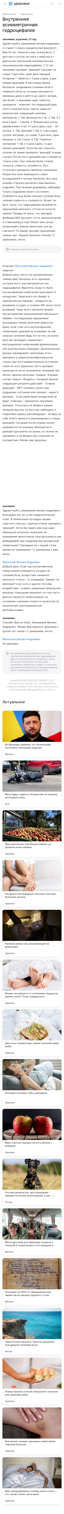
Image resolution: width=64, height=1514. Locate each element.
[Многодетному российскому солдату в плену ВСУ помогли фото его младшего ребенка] (32, 1231)
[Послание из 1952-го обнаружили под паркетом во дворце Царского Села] (32, 1281)
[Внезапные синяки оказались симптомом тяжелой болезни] (32, 1430)
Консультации (9, 14)
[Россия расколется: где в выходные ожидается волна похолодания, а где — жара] (32, 1182)
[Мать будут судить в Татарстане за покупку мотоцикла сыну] (32, 783)
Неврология (27, 14)
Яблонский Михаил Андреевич (34, 265)
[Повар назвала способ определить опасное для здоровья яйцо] (32, 1381)
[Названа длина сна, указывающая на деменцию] (32, 933)
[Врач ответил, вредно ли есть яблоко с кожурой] (32, 1132)
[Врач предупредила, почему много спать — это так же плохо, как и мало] (32, 1480)
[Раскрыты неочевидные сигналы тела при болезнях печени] (32, 883)
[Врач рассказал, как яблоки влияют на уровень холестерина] (32, 833)
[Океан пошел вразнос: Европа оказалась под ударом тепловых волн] (32, 1331)
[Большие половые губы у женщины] (32, 1082)
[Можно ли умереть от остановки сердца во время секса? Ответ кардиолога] (32, 983)
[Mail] (10, 3)
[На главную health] (21, 3)
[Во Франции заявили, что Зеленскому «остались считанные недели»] (32, 734)
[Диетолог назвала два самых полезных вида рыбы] (32, 1032)
